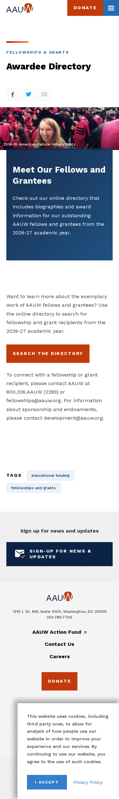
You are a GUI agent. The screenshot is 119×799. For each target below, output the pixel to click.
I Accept (47, 782)
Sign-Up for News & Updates (60, 553)
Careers (60, 656)
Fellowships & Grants (37, 52)
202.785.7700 (59, 617)
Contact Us (59, 644)
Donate (85, 7)
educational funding (50, 475)
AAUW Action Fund (56, 632)
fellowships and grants (33, 487)
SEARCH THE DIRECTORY (48, 353)
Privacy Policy (87, 782)
